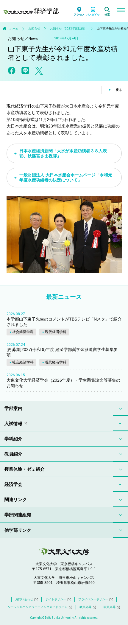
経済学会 (13, 484)
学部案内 (13, 408)
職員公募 (109, 607)
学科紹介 (13, 438)
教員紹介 (13, 453)
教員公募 (85, 607)
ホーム (14, 28)
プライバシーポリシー (93, 599)
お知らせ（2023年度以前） (68, 28)
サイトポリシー (55, 599)
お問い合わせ (24, 599)
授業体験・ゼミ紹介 (24, 469)
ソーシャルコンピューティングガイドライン (37, 607)
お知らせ (34, 28)
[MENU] (121, 11)
